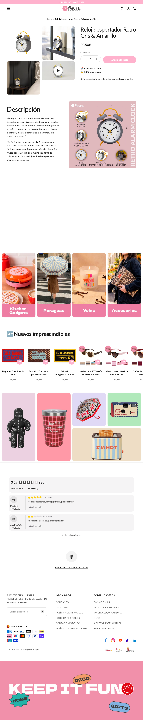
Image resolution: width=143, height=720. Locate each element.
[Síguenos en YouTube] (120, 640)
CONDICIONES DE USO (68, 623)
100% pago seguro (93, 72)
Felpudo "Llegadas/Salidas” (65, 373)
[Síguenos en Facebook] (106, 640)
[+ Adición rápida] (19, 362)
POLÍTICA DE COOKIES (68, 618)
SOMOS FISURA (102, 602)
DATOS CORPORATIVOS (106, 607)
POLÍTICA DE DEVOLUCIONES (71, 628)
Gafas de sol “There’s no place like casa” (91, 373)
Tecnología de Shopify (29, 649)
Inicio (49, 19)
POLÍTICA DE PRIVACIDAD (70, 612)
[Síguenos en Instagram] (113, 640)
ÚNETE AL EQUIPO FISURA (108, 612)
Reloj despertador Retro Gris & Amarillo (75, 19)
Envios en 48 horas (92, 68)
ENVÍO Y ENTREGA (104, 628)
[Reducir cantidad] (85, 59)
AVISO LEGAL (63, 607)
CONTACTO (62, 602)
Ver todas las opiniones (71, 535)
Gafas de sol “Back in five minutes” (117, 373)
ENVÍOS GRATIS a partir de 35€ (71, 2)
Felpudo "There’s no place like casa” (39, 373)
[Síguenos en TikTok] (127, 640)
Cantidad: (85, 52)
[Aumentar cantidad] (97, 59)
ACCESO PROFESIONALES (107, 623)
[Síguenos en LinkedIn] (134, 640)
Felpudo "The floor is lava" (13, 373)
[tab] (17, 488)
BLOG (97, 618)
